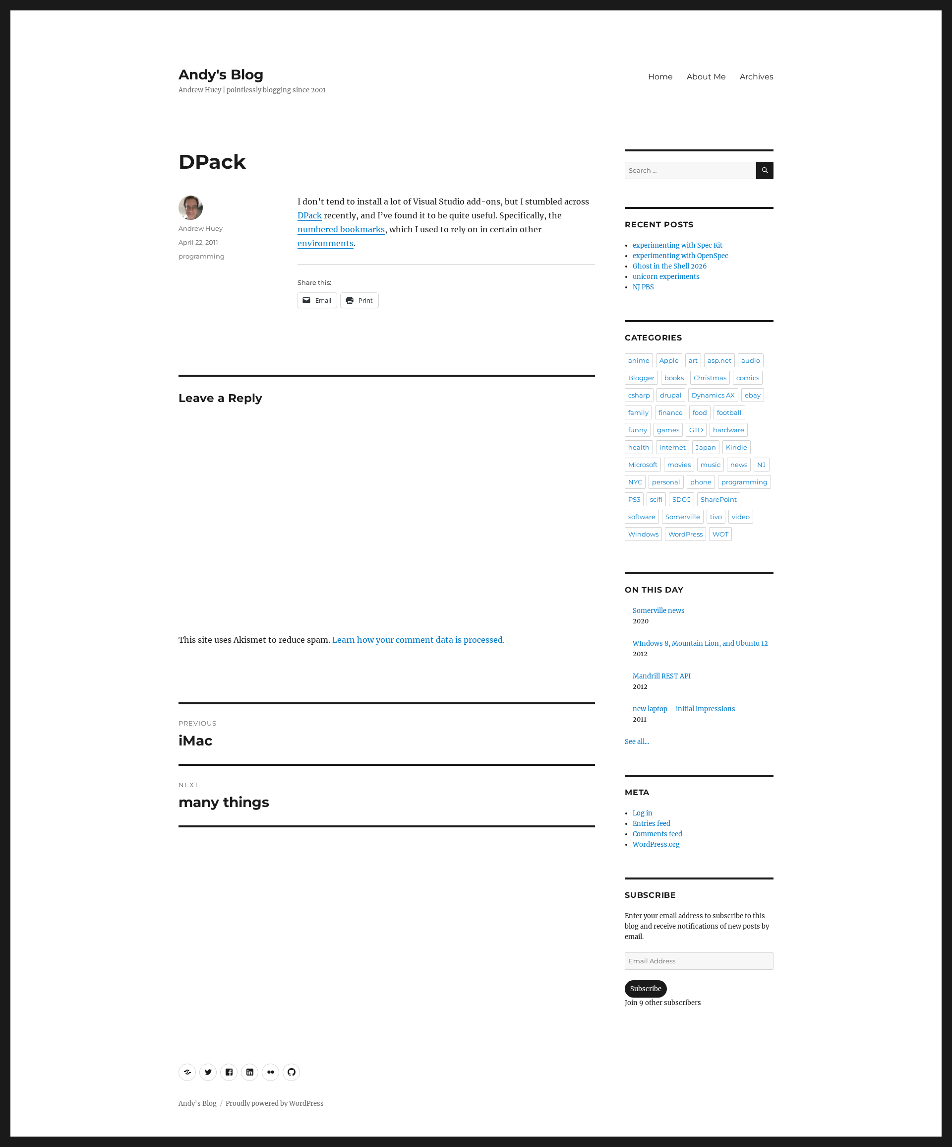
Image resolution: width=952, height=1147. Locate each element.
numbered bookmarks (341, 229)
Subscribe (645, 989)
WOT (720, 534)
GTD (696, 430)
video (741, 517)
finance (670, 412)
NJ (761, 465)
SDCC (681, 499)
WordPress (685, 534)
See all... (637, 742)
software (641, 517)
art (693, 360)
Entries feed (651, 823)
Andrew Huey (200, 228)
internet (672, 447)
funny (637, 430)
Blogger (641, 378)
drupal (671, 395)
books (674, 378)
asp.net (719, 360)
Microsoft (642, 465)
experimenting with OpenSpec (680, 256)
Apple (669, 360)
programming (201, 256)
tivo (716, 517)
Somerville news (659, 611)
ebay (753, 395)
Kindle (736, 447)
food (700, 412)
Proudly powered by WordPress (275, 1103)
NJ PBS (643, 287)
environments (326, 243)
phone (701, 482)
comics (747, 378)
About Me (706, 76)
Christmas (710, 378)
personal (666, 482)
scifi (656, 499)
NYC (635, 482)
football (729, 412)
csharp (639, 395)
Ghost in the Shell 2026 (670, 266)
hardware (728, 430)
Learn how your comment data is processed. (418, 640)
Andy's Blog (221, 74)
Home (660, 76)
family (638, 412)
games (668, 430)
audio (750, 360)
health (639, 447)
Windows (643, 534)
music (710, 465)
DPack (310, 215)
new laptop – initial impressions (684, 709)
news (738, 465)
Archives (757, 76)
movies (679, 465)
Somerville (682, 517)
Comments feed (657, 834)
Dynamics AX (713, 395)
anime (639, 360)
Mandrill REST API (662, 676)
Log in (643, 813)
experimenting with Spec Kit (677, 245)
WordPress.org (656, 844)
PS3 (634, 499)
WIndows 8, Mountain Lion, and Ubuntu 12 (700, 643)
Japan (706, 447)
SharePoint (719, 499)
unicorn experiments (666, 276)
